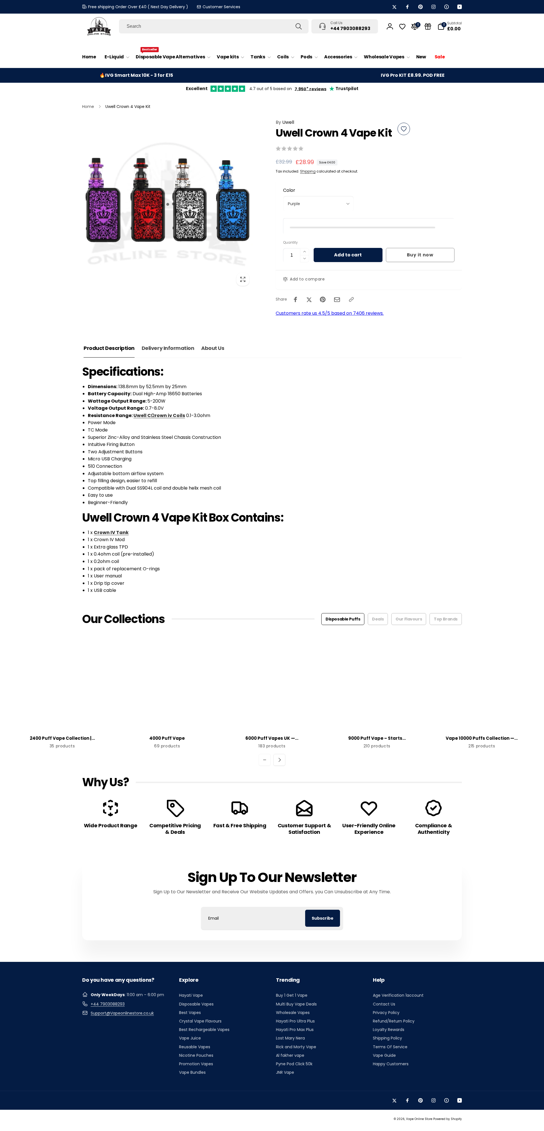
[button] (115, 57)
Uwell (285, 122)
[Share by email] (337, 299)
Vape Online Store (419, 1119)
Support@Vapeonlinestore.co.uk (122, 1013)
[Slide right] (279, 760)
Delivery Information (168, 348)
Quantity (290, 242)
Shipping (308, 171)
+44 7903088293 (108, 1004)
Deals (378, 619)
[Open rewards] (428, 26)
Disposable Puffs (343, 619)
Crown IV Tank (111, 532)
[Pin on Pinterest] (323, 299)
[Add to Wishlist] (404, 129)
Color (289, 190)
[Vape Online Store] (99, 26)
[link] (218, 7)
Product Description (109, 348)
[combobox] (214, 26)
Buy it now (420, 255)
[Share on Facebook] (295, 299)
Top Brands (446, 619)
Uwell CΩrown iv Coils (159, 415)
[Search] (298, 26)
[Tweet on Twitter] (309, 299)
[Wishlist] (402, 26)
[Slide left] (265, 760)
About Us (212, 348)
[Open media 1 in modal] (167, 204)
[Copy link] (351, 299)
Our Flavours (409, 619)
